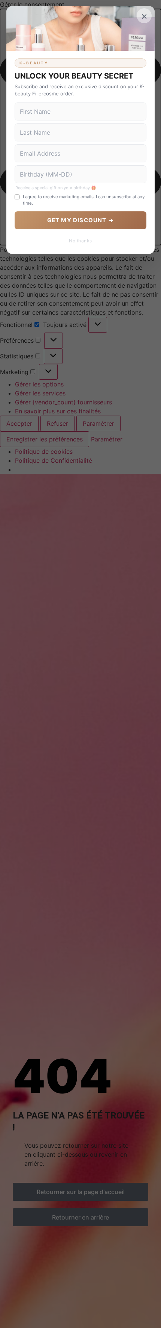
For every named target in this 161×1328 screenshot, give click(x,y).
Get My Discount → (80, 220)
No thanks (80, 241)
